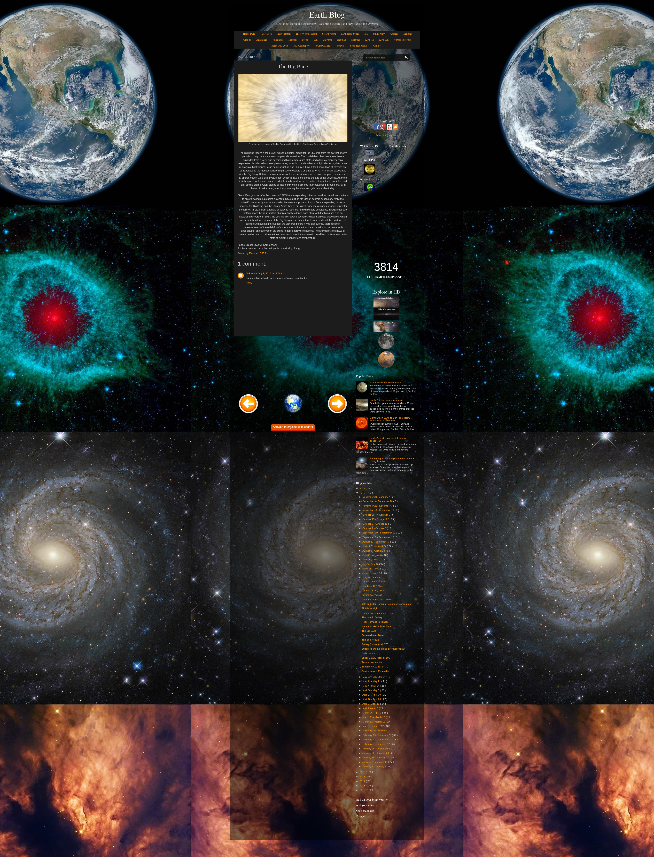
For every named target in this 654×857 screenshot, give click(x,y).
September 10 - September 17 (379, 532)
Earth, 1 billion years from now (386, 400)
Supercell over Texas (373, 635)
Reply (249, 282)
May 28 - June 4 (371, 577)
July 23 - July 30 (371, 559)
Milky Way (379, 33)
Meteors (293, 39)
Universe (327, 39)
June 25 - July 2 (371, 568)
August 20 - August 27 (374, 546)
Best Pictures (284, 33)
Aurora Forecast (402, 39)
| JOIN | (340, 45)
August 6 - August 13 (374, 551)
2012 (363, 790)
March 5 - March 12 (373, 726)
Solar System (329, 33)
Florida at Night (370, 608)
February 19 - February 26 (377, 735)
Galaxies (355, 39)
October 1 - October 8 (374, 528)
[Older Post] (337, 413)
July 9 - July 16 (370, 564)
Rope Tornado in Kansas (375, 622)
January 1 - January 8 (374, 766)
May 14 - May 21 (371, 681)
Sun (316, 39)
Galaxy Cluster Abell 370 (375, 644)
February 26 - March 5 (374, 730)
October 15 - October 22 (376, 519)
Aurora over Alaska (372, 595)
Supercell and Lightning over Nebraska (383, 649)
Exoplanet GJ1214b (372, 586)
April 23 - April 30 (372, 695)
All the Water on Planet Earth (385, 382)
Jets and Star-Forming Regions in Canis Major (387, 604)
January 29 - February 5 (375, 748)
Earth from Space (350, 33)
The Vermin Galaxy (372, 617)
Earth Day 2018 (279, 45)
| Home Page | (249, 33)
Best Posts (267, 33)
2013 (363, 785)
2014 (363, 781)
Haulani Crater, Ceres (373, 590)
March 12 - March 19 (374, 721)
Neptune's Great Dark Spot (376, 626)
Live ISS (369, 39)
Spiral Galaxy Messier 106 (376, 658)
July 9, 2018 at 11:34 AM (271, 273)
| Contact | (377, 45)
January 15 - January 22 (376, 757)
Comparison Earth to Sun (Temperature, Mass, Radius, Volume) (391, 419)
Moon (305, 39)
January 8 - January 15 (375, 762)
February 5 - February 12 (376, 744)
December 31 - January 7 (376, 497)
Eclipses (407, 33)
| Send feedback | (358, 45)
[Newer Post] (248, 413)
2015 (363, 776)
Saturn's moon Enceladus (375, 671)
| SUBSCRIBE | (323, 45)
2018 (363, 488)
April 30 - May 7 (371, 690)
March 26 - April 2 (372, 712)
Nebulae (341, 39)
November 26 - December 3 (377, 506)
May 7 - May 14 (371, 686)
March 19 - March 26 (374, 717)
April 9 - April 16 (371, 704)
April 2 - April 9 (370, 708)
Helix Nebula (368, 653)
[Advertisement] (293, 364)
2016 (363, 772)
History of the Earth (306, 33)
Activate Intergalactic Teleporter (293, 427)
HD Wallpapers (301, 45)
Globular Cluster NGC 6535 (376, 599)
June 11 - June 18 (372, 573)
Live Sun (384, 39)
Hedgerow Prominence (374, 613)
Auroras (394, 33)
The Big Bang (369, 631)
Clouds (247, 39)
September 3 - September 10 (378, 537)
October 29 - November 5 (376, 515)
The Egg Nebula (370, 639)
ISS (366, 33)
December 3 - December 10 (377, 501)
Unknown (251, 273)
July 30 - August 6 (372, 555)
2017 (363, 493)
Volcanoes (277, 39)
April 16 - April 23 (372, 699)
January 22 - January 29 (376, 753)
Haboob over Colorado (374, 581)
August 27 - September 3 (376, 541)
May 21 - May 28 (371, 677)
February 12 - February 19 (377, 739)
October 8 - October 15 (375, 524)
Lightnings (261, 39)
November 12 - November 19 (378, 510)
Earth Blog (327, 14)
